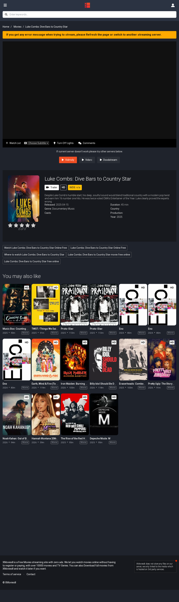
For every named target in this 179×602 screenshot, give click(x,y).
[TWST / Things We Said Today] (46, 305)
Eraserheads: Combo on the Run (137, 383)
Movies (18, 26)
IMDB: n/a (75, 187)
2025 (119, 216)
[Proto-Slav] (75, 305)
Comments (89, 143)
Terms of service (12, 574)
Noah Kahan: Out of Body (17, 438)
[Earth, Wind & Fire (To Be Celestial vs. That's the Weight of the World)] (46, 359)
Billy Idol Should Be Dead (104, 383)
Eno (121, 328)
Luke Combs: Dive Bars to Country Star (88, 179)
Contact (31, 574)
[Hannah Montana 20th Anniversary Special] (46, 414)
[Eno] (133, 305)
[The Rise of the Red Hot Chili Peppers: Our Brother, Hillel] (75, 414)
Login (173, 5)
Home (6, 26)
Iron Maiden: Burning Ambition (78, 383)
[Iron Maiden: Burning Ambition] (75, 359)
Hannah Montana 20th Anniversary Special (56, 438)
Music (71, 208)
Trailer (53, 187)
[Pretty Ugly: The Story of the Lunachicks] (162, 359)
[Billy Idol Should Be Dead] (104, 359)
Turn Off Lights (65, 143)
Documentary (59, 208)
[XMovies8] (89, 5)
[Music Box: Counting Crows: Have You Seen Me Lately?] (17, 305)
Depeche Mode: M (100, 438)
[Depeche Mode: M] (104, 414)
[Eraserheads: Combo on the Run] (133, 359)
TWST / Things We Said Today (48, 328)
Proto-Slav (67, 328)
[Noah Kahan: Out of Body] (17, 414)
